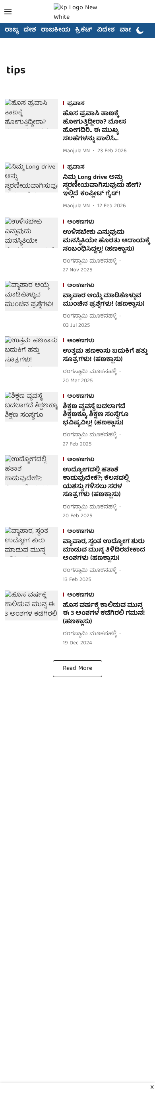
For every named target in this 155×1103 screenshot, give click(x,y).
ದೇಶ (29, 30)
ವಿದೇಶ (106, 30)
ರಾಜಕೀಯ (55, 30)
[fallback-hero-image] (34, 127)
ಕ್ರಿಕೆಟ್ (83, 30)
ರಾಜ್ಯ (12, 30)
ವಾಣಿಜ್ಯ (130, 30)
